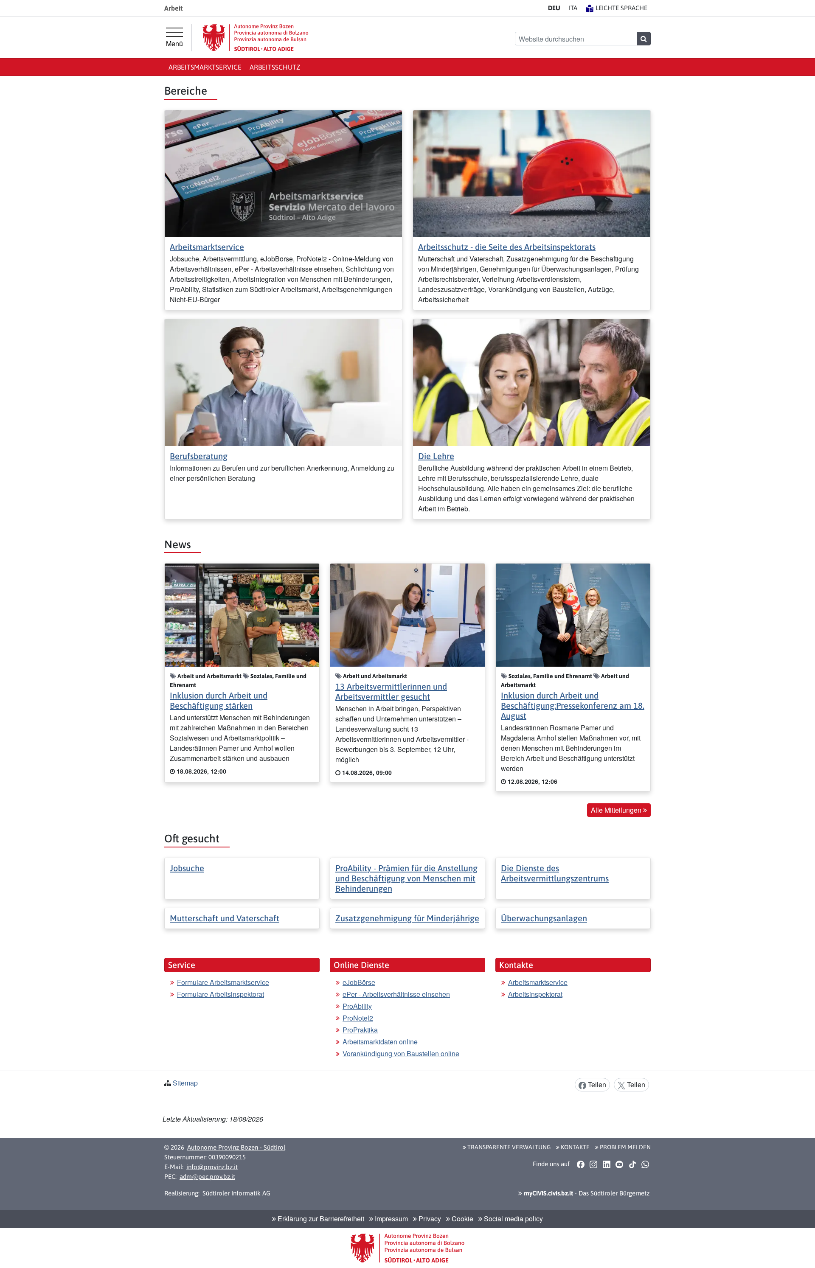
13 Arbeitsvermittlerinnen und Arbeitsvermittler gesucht (391, 691)
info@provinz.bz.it (212, 1166)
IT (573, 7)
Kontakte (574, 1147)
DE (554, 7)
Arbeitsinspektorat (535, 994)
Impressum (390, 1218)
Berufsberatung (199, 456)
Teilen (596, 1084)
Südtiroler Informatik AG (236, 1193)
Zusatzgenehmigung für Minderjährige (407, 918)
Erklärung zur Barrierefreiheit (320, 1218)
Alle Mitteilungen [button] (617, 810)
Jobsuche (187, 868)
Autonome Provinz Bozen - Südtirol (236, 1147)
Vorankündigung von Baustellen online (401, 1053)
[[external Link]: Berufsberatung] (283, 382)
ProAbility (357, 1006)
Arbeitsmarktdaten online (380, 1041)
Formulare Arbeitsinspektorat (220, 994)
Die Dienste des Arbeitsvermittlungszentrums (555, 873)
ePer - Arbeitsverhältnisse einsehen (396, 994)
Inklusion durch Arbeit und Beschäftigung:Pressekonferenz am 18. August (572, 705)
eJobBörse (359, 982)
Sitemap (185, 1083)
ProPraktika (360, 1030)
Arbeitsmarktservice (205, 67)
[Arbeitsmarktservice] (283, 172)
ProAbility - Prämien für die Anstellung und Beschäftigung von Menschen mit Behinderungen (406, 878)
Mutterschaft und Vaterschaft (224, 918)
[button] (580, 1164)
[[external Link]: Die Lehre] (531, 382)
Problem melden (625, 1147)
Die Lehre (436, 456)
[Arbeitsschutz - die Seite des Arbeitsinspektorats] (531, 172)
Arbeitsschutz (275, 67)
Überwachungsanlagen (544, 918)
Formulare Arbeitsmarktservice (223, 982)
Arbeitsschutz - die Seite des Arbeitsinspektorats (507, 247)
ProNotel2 (358, 1018)
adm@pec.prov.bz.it (207, 1176)
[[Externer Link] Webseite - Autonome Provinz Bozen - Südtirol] (255, 37)
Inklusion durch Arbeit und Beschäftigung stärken (218, 700)
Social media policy (512, 1218)
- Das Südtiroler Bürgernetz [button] (585, 1193)
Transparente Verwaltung (508, 1147)
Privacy (429, 1218)
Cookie (461, 1218)
